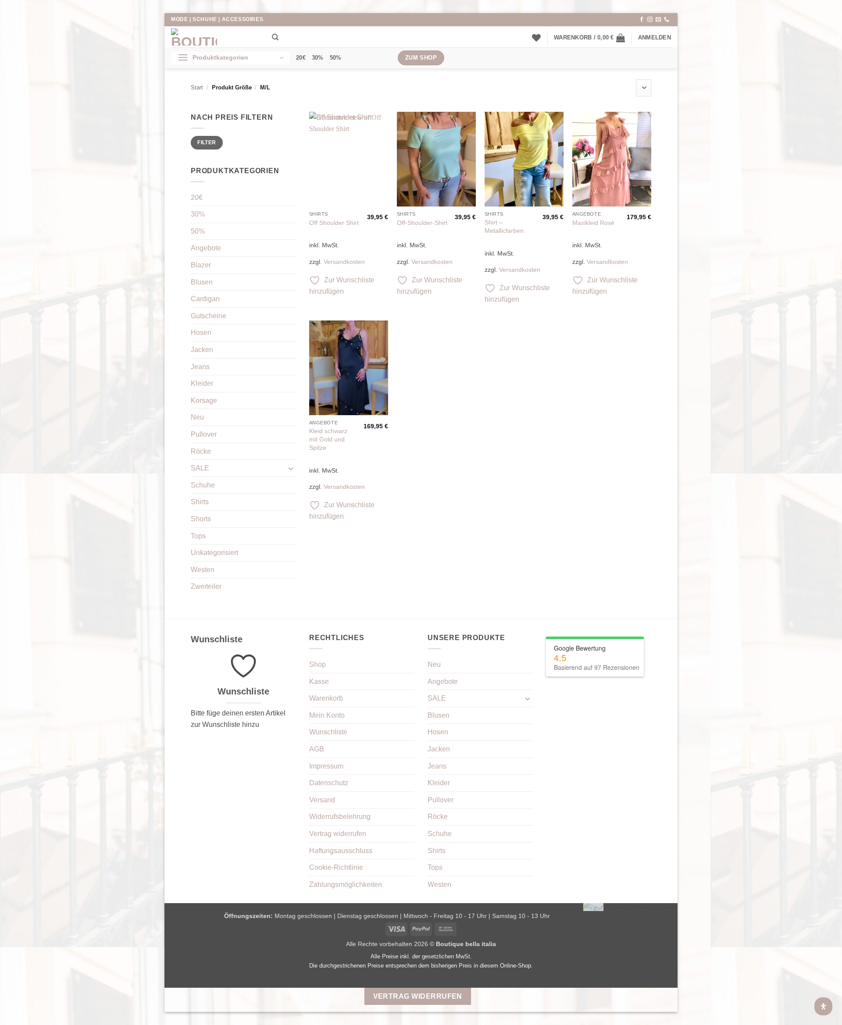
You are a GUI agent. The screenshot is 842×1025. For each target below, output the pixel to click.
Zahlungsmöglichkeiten (345, 884)
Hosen (201, 332)
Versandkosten (344, 261)
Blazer (201, 265)
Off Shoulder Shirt (334, 222)
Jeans (200, 366)
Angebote (206, 248)
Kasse (319, 681)
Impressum (326, 766)
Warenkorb (326, 698)
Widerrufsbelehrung (340, 816)
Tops (198, 536)
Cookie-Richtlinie (336, 867)
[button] (589, 37)
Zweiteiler (206, 586)
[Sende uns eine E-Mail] (658, 20)
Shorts (201, 519)
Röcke (201, 451)
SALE (200, 468)
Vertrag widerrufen (337, 833)
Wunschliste (328, 732)
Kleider (202, 383)
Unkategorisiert (214, 552)
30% (318, 57)
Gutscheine (208, 316)
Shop (317, 664)
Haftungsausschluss (340, 850)
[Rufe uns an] (666, 20)
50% (336, 57)
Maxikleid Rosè (593, 222)
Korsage (204, 400)
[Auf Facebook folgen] (641, 20)
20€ (301, 57)
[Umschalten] (290, 468)
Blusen (202, 282)
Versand (322, 800)
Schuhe (203, 485)
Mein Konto (327, 715)
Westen (202, 569)
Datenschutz (328, 783)
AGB (316, 749)
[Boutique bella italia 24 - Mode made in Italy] (215, 36)
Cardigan (205, 299)
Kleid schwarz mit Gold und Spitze (328, 439)
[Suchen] (275, 37)
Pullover (204, 434)
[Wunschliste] (536, 37)
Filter (206, 142)
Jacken (202, 349)
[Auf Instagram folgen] (650, 20)
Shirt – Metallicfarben (504, 226)
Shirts (200, 501)
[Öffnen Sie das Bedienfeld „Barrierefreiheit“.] (823, 1006)
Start (197, 87)
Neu (197, 417)
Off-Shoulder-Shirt (422, 222)
